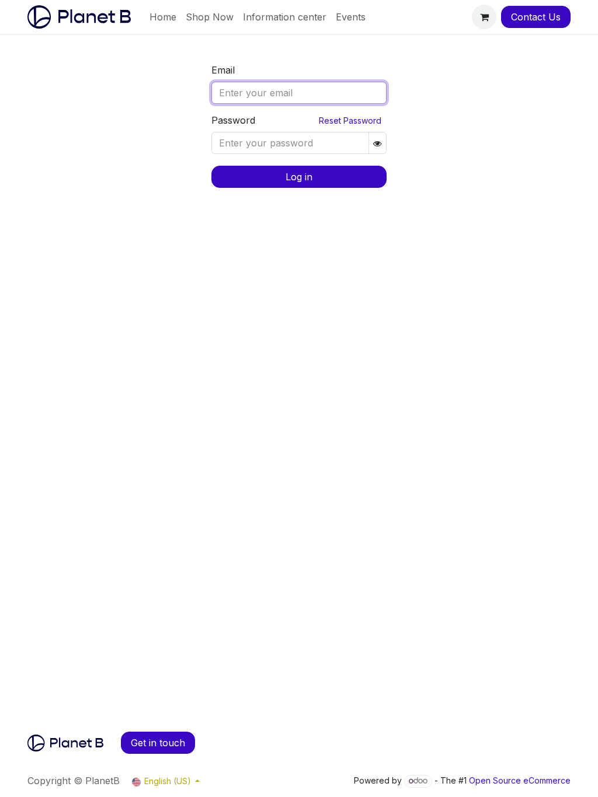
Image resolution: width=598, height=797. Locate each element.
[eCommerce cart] (484, 17)
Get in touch (158, 743)
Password (233, 120)
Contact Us (536, 17)
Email (223, 70)
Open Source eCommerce (520, 780)
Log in (299, 177)
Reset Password (350, 120)
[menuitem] (163, 17)
